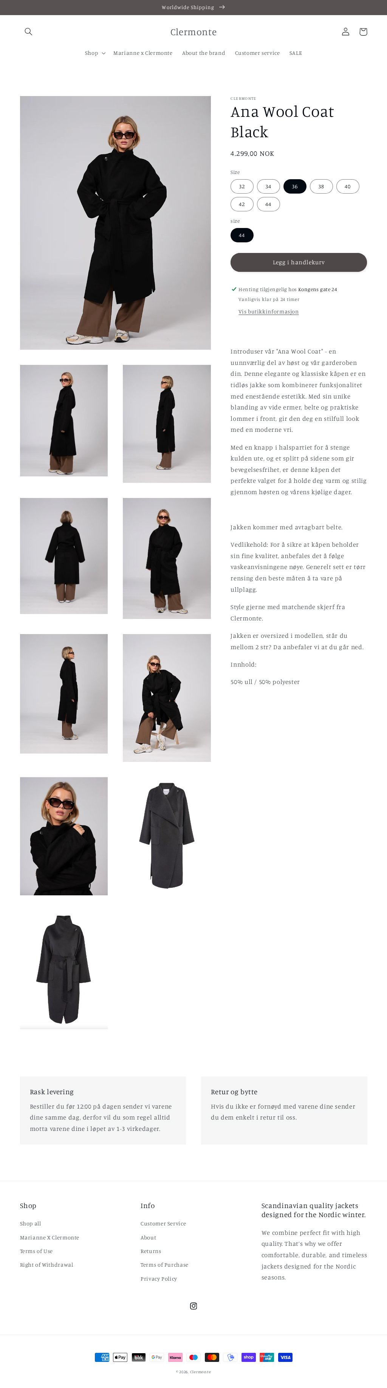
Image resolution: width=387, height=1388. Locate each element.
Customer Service (163, 1223)
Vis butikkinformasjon (268, 311)
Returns (151, 1251)
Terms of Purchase (165, 1264)
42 (242, 204)
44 (268, 204)
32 (242, 186)
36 (295, 186)
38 (321, 186)
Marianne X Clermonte (50, 1237)
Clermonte (200, 1371)
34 (268, 186)
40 (348, 186)
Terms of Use (36, 1251)
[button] (28, 31)
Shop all (30, 1223)
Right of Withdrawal (46, 1264)
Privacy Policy (159, 1278)
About (148, 1237)
